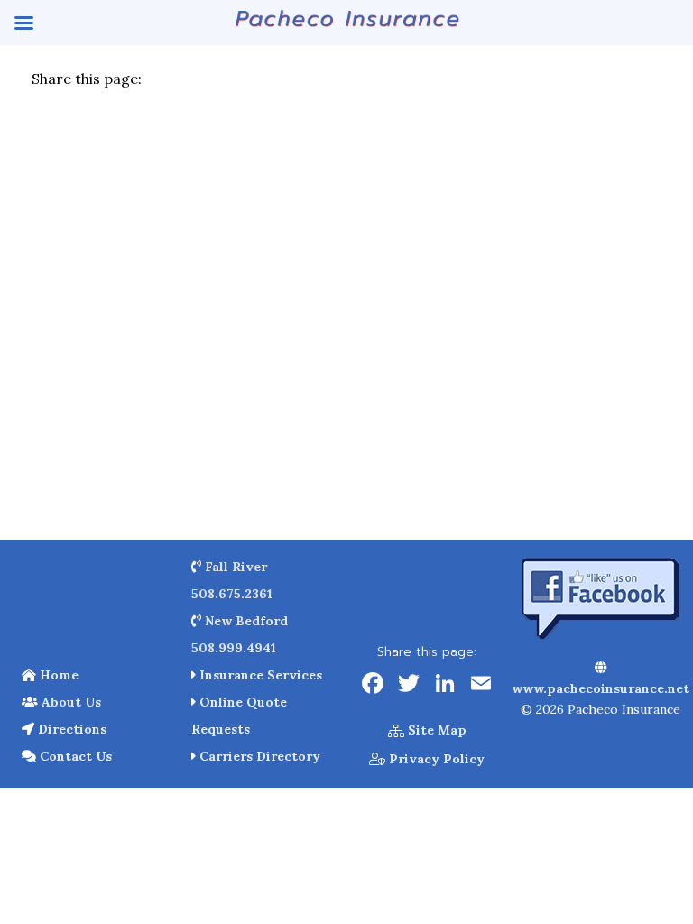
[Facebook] (373, 685)
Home (57, 675)
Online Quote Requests (239, 715)
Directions (70, 729)
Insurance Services (259, 675)
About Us (69, 702)
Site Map (435, 730)
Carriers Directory (258, 756)
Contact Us (74, 756)
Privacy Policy (435, 759)
